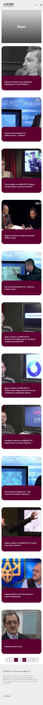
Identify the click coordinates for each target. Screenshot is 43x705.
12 (33, 660)
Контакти (6, 696)
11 (28, 660)
